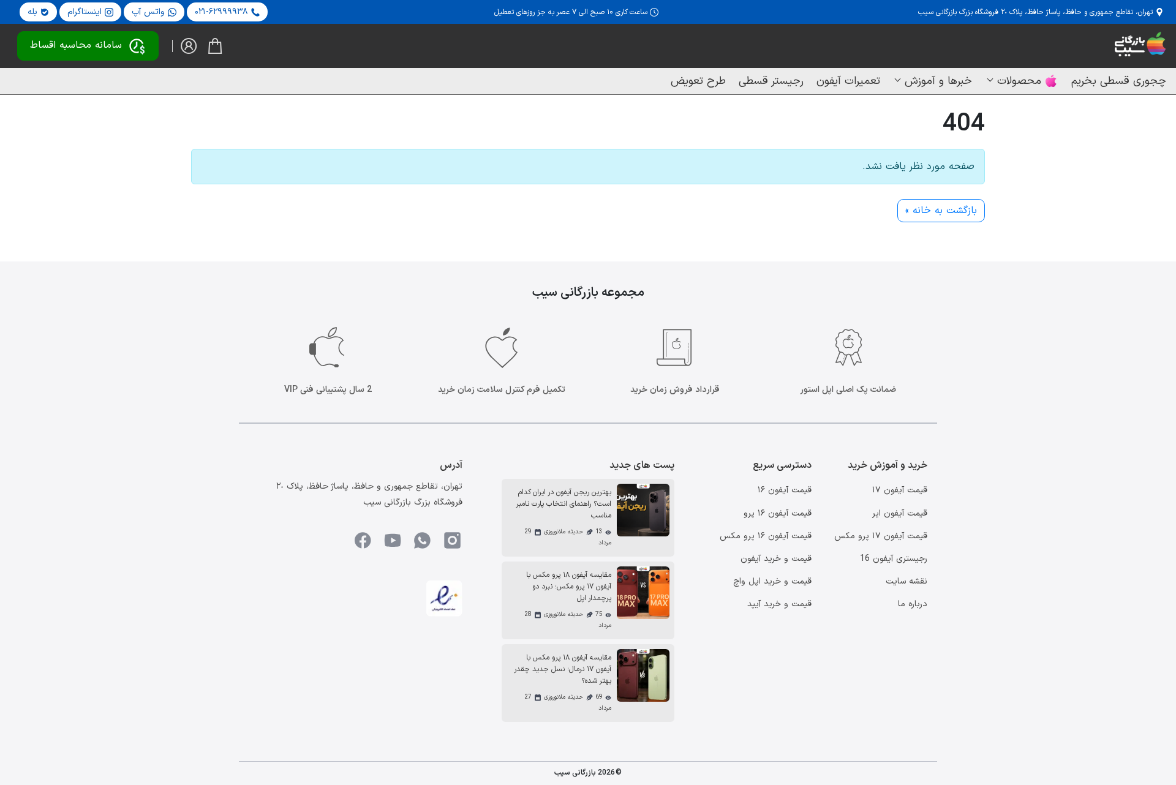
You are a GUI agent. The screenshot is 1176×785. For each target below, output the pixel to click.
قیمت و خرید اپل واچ (772, 581)
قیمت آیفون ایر (899, 513)
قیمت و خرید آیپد (779, 604)
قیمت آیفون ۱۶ (785, 490)
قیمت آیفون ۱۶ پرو (778, 513)
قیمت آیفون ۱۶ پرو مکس (766, 536)
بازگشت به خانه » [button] (941, 210)
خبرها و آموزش (938, 81)
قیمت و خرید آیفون (776, 558)
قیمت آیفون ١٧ (899, 490)
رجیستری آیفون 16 (893, 558)
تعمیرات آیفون (848, 81)
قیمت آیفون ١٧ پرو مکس (880, 536)
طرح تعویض (698, 81)
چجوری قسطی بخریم (1118, 81)
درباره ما (912, 604)
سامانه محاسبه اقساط (76, 45)
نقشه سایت (906, 581)
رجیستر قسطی (771, 81)
